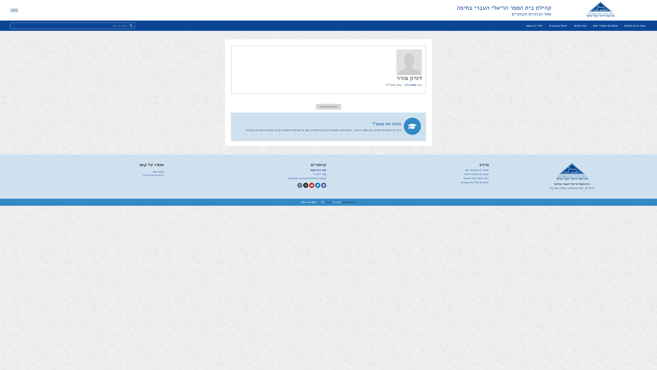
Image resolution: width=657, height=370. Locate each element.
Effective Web (309, 202)
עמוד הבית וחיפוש (634, 26)
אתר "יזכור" (319, 174)
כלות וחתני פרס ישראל (476, 178)
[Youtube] (311, 185)
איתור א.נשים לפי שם (477, 170)
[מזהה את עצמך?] (412, 126)
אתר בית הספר (318, 170)
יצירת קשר (158, 172)
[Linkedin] (317, 185)
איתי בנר (336, 202)
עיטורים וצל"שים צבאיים (475, 182)
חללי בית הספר (534, 26)
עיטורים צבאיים (558, 26)
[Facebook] (323, 185)
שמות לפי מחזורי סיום (605, 26)
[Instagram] (305, 185)
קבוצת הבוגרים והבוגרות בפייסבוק (307, 178)
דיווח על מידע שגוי (153, 175)
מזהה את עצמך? (386, 124)
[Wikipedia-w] (299, 185)
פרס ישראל (580, 26)
